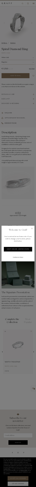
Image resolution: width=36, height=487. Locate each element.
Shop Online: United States (18, 249)
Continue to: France (18, 257)
